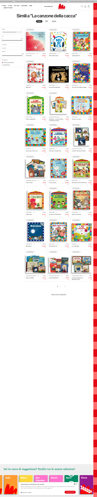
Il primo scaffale (30, 278)
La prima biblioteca (54, 278)
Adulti (30, 5)
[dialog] (48, 488)
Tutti (39, 21)
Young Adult (24, 5)
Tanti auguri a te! (53, 246)
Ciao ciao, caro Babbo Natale (79, 87)
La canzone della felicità (55, 214)
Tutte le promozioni (9, 62)
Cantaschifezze (76, 55)
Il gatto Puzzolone (76, 214)
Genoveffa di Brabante (54, 87)
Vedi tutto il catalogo (58, 294)
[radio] (39, 21)
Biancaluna (28, 246)
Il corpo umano (52, 182)
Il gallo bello (29, 214)
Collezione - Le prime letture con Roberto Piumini (56, 119)
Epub (54, 21)
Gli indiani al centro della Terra (79, 182)
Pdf (46, 21)
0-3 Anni (4, 5)
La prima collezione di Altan (79, 151)
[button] (26, 492)
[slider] (1, 40)
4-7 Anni (10, 5)
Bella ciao (28, 87)
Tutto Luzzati (29, 182)
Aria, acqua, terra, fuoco (32, 151)
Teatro (77, 477)
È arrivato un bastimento (55, 151)
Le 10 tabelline (75, 246)
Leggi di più (49, 488)
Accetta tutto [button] (70, 492)
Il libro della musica (53, 55)
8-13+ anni (16, 5)
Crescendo (29, 55)
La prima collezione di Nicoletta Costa (77, 278)
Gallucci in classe (8, 7)
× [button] (76, 483)
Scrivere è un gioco (77, 119)
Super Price (7, 65)
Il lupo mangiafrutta (30, 119)
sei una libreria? (48, 6)
